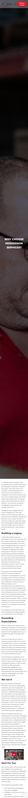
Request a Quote (21, 4)
